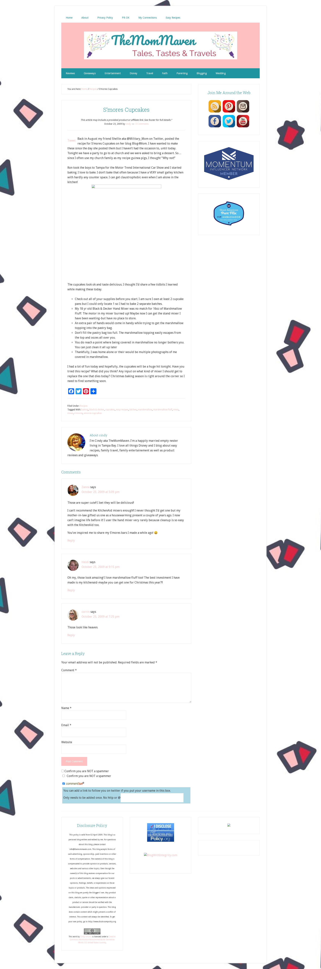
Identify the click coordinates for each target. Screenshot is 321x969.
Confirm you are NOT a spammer (86, 771)
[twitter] (229, 127)
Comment (69, 670)
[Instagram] (243, 112)
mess (176, 409)
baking (84, 409)
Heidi (85, 562)
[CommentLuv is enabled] (75, 784)
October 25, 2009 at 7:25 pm (100, 616)
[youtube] (243, 127)
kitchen (133, 409)
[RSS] (215, 112)
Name (66, 708)
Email (66, 725)
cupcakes (110, 409)
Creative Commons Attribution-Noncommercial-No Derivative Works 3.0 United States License (93, 940)
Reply (71, 540)
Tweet (71, 140)
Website (66, 742)
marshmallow (145, 409)
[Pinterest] (229, 112)
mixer (70, 413)
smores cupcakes (93, 413)
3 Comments (142, 124)
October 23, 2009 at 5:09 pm (100, 492)
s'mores (78, 413)
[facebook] (215, 127)
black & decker (96, 409)
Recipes (83, 406)
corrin (86, 612)
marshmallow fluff (162, 409)
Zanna (86, 487)
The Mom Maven (160, 45)
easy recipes (122, 409)
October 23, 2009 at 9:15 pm (100, 567)
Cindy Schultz (86, 937)
